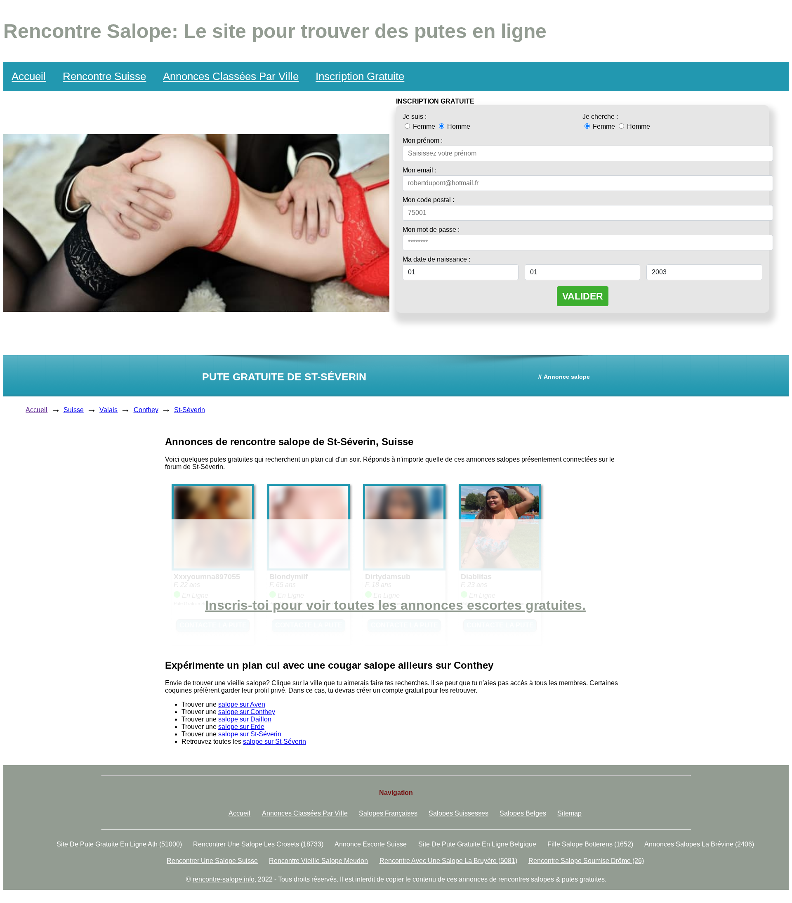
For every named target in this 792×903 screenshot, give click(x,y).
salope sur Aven (241, 704)
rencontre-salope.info (224, 879)
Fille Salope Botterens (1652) (590, 844)
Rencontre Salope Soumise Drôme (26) (586, 860)
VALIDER (582, 296)
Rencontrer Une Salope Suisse (212, 860)
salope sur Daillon (244, 719)
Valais (108, 409)
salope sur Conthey (246, 711)
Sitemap (569, 813)
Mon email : (419, 170)
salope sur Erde (241, 726)
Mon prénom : (423, 140)
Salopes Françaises (388, 813)
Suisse (74, 409)
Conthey (146, 409)
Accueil (29, 76)
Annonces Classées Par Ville (231, 76)
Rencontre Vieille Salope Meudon (318, 860)
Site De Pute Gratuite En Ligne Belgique (477, 844)
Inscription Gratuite (360, 76)
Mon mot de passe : (431, 229)
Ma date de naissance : (436, 259)
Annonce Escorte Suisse (371, 844)
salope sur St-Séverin (249, 734)
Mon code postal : (428, 199)
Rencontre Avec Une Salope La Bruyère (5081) (448, 860)
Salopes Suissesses (458, 813)
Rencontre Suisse (104, 76)
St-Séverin (189, 409)
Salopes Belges (523, 813)
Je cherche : (600, 116)
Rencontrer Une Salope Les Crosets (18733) (258, 844)
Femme (424, 126)
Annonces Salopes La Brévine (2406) (699, 844)
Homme (458, 126)
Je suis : (415, 116)
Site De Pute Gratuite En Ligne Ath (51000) (119, 844)
